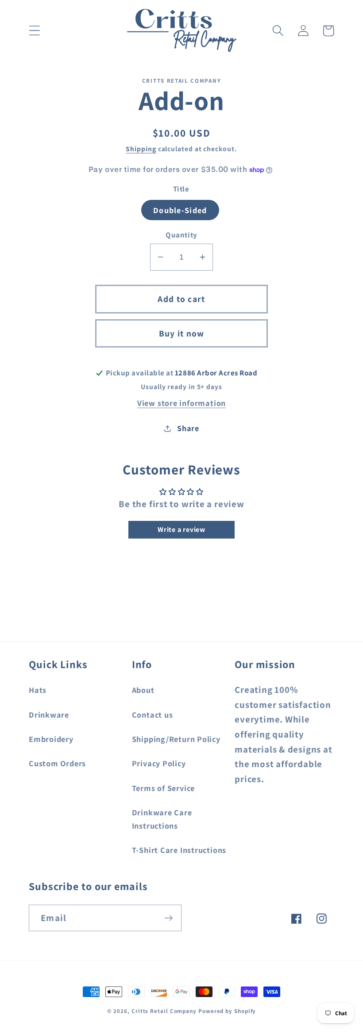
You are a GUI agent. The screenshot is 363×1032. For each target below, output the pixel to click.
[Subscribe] (168, 918)
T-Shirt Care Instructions (179, 850)
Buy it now (182, 333)
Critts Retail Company (164, 1011)
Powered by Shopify (227, 1011)
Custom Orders (57, 763)
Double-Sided (180, 210)
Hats (37, 689)
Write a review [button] (181, 529)
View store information (181, 403)
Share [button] (188, 428)
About (143, 689)
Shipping (141, 148)
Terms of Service (163, 788)
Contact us (152, 714)
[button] (34, 30)
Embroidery (51, 739)
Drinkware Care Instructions (162, 818)
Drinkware (49, 714)
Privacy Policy (159, 763)
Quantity (181, 235)
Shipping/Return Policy (176, 739)
